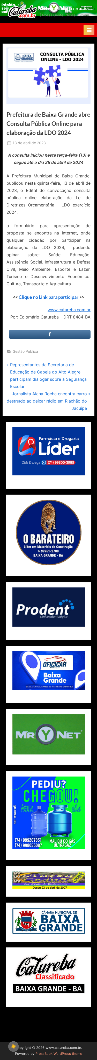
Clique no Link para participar (48, 297)
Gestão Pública (25, 351)
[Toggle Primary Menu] (89, 30)
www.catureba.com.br (64, 8)
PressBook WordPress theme (58, 1054)
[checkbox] (13, 1046)
